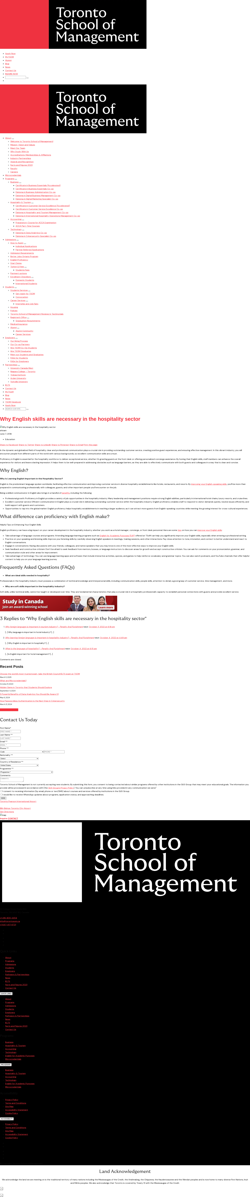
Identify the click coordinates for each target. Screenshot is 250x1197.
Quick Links (6, 994)
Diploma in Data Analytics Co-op (31, 232)
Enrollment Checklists (20, 276)
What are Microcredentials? (13, 680)
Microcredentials (13, 175)
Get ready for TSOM (25, 293)
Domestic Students (25, 280)
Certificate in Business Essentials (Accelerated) (38, 185)
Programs (9, 178)
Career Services (17, 300)
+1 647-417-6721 (8, 924)
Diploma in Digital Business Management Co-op (38, 195)
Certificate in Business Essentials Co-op (35, 188)
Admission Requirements (22, 253)
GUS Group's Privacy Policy (61, 788)
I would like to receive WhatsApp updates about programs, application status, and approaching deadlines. (53, 794)
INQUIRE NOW (11, 73)
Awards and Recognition (22, 161)
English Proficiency (19, 259)
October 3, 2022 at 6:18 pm (102, 626)
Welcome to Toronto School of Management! (31, 141)
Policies (13, 310)
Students (9, 287)
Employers (10, 337)
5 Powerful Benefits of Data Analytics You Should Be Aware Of (29, 694)
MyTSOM (9, 57)
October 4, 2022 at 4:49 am (113, 637)
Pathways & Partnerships (17, 974)
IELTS (7, 385)
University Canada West (21, 368)
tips (179, 530)
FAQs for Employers (19, 361)
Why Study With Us (19, 151)
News (7, 67)
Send (3, 798)
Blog (7, 63)
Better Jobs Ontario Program (24, 256)
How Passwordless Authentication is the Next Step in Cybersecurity (32, 701)
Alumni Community (24, 331)
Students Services (19, 290)
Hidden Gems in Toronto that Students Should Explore (26, 687)
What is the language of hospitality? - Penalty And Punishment (35, 648)
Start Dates (16, 263)
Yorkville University (19, 381)
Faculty (13, 168)
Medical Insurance (18, 324)
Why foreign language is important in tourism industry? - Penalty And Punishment (44, 626)
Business (14, 182)
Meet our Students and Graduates (26, 354)
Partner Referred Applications (30, 249)
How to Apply (16, 243)
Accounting (15, 219)
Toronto (14, 804)
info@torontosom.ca (10, 921)
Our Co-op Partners (20, 344)
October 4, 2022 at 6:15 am (84, 648)
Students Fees (22, 270)
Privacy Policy (11, 1099)
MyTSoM (9, 391)
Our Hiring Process (19, 341)
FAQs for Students (19, 358)
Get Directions (7, 811)
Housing (14, 307)
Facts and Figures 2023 (21, 165)
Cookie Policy (11, 1113)
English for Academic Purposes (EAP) (117, 535)
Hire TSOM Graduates (20, 351)
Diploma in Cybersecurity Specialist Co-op (36, 236)
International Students (26, 283)
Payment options (18, 273)
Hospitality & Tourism (20, 202)
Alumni (8, 60)
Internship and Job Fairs (27, 303)
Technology (16, 229)
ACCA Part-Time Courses (28, 226)
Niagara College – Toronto (22, 371)
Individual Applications (26, 246)
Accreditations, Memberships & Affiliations (30, 155)
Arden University (18, 378)
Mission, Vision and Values (22, 144)
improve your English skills (210, 530)
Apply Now (10, 53)
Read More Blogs (9, 709)
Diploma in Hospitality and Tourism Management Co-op (42, 212)
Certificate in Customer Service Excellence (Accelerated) (43, 205)
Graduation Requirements (28, 320)
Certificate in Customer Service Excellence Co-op (39, 209)
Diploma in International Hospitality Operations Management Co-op (48, 215)
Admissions (10, 239)
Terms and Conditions (15, 1103)
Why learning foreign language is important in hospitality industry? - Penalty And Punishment (49, 637)
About (8, 138)
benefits (66, 493)
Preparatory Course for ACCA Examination (36, 222)
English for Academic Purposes (20, 1055)
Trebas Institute (18, 375)
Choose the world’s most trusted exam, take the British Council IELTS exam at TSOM (40, 673)
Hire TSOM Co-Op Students (23, 347)
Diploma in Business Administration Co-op (36, 192)
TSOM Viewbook (13, 402)
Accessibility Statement (16, 1109)
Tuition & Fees (17, 266)
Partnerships (11, 364)
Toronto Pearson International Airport (18, 801)
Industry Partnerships (20, 158)
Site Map (9, 1106)
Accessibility (7, 1119)
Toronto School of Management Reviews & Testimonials (36, 314)
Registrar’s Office (18, 317)
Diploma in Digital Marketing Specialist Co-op (37, 199)
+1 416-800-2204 (8, 918)
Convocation (22, 297)
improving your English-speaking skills (209, 484)
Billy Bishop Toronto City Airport (15, 808)
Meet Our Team (17, 148)
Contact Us (10, 70)
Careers (14, 171)
